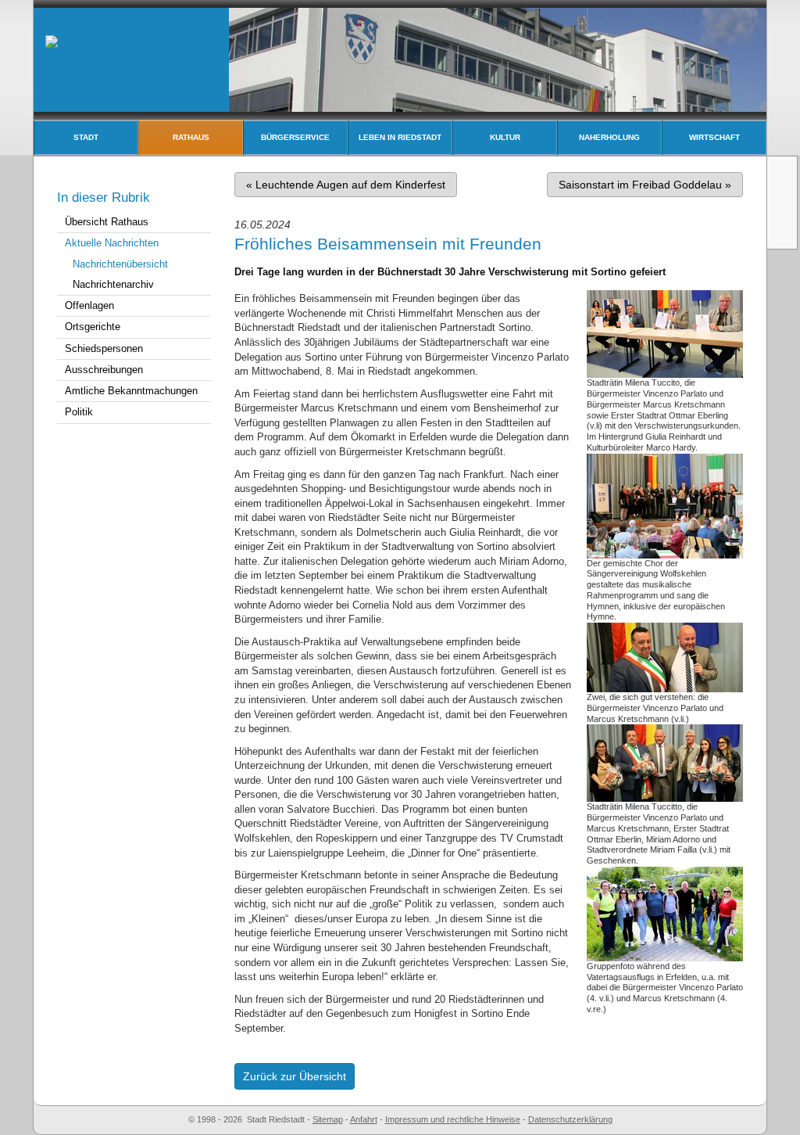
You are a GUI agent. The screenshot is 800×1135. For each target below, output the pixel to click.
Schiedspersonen (104, 348)
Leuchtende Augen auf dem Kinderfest (345, 184)
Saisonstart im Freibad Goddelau (645, 184)
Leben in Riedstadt (400, 137)
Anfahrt (363, 1119)
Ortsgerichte (92, 326)
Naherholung (609, 137)
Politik (79, 412)
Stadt (85, 137)
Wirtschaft (714, 137)
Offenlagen (89, 305)
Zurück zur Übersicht (294, 1076)
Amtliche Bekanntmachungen (131, 391)
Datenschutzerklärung (570, 1119)
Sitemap (327, 1119)
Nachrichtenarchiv (113, 284)
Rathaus (191, 137)
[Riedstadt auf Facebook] (784, 230)
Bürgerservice (295, 137)
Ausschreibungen (104, 369)
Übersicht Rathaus (106, 222)
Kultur (505, 137)
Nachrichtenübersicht (120, 264)
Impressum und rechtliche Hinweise (452, 1119)
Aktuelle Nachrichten (112, 243)
